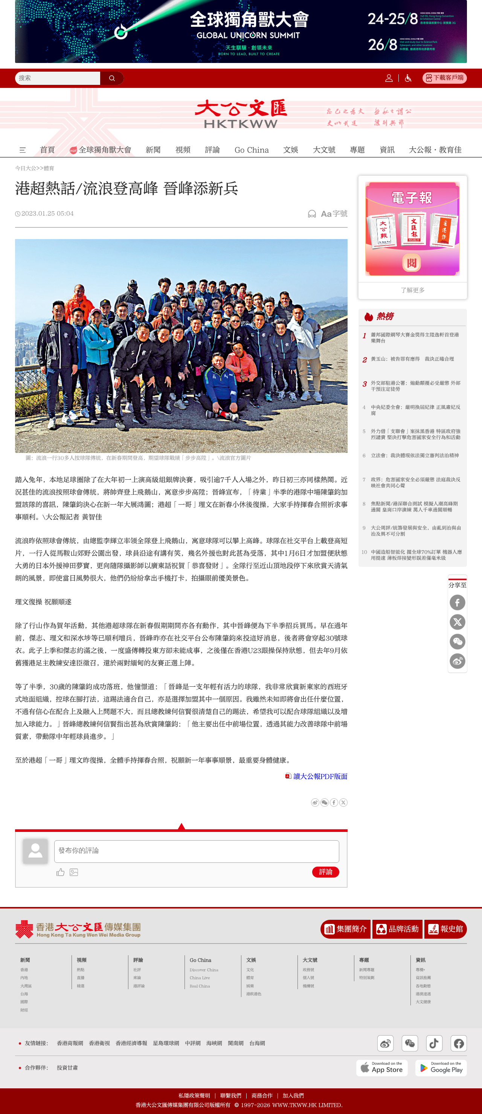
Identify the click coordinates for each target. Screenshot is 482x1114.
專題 (364, 960)
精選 (80, 986)
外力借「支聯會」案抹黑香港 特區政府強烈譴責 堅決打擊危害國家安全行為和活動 (416, 434)
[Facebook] (457, 602)
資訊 (421, 960)
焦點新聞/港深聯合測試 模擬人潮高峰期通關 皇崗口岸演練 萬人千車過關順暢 (414, 507)
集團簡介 (352, 929)
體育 (49, 169)
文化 (250, 970)
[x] (457, 622)
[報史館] (433, 929)
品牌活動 (404, 929)
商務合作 (262, 1096)
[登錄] (389, 78)
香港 (24, 970)
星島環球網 (166, 1043)
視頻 (82, 960)
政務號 (308, 970)
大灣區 (26, 986)
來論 (137, 978)
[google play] (441, 1068)
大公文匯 (241, 113)
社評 (137, 970)
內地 (24, 978)
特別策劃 (366, 978)
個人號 (308, 978)
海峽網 (214, 1043)
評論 (326, 872)
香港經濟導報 (131, 1043)
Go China (200, 960)
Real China (200, 986)
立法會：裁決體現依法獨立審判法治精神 (415, 455)
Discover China (204, 970)
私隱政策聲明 (194, 1096)
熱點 (80, 970)
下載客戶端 (448, 77)
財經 (24, 1010)
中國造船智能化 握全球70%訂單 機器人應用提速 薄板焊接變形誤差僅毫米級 (416, 555)
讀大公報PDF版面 (320, 777)
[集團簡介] (329, 929)
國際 (24, 1002)
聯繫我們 (230, 1096)
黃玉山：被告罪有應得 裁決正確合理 (412, 359)
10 (364, 552)
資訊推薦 (423, 978)
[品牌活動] (381, 929)
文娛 (251, 960)
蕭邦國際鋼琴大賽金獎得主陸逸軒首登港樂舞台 (415, 338)
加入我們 (293, 1096)
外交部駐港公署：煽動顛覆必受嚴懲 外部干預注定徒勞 (416, 386)
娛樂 (250, 986)
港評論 (139, 986)
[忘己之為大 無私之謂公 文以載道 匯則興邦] (369, 117)
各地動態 (423, 986)
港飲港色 (253, 994)
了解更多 (413, 290)
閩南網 (236, 1043)
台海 (24, 994)
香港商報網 (70, 1043)
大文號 (310, 960)
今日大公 (25, 169)
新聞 (25, 960)
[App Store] (382, 1068)
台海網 (257, 1043)
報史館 (452, 929)
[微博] (457, 661)
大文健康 (423, 1002)
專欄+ (420, 970)
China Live (200, 978)
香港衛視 (99, 1043)
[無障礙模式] (408, 78)
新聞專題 (366, 970)
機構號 (308, 986)
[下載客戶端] (429, 78)
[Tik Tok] (434, 1043)
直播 (80, 978)
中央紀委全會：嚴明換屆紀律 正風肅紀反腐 (416, 410)
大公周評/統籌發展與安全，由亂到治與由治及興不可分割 (416, 531)
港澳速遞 (423, 994)
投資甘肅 (67, 1068)
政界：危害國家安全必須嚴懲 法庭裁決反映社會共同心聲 (416, 482)
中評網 (193, 1043)
